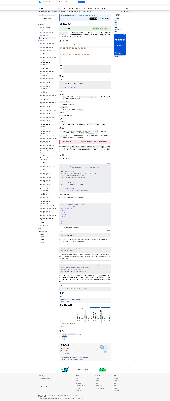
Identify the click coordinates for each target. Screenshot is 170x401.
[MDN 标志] (41, 375)
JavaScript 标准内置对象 (44, 18)
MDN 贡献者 (83, 357)
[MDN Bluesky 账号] (41, 386)
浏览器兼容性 (118, 29)
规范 (116, 27)
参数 (61, 91)
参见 (116, 31)
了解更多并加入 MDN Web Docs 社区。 (87, 15)
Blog (109, 8)
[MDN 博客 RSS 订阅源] (49, 386)
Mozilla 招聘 (78, 383)
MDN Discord (98, 385)
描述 (116, 22)
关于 (76, 378)
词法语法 (64, 339)
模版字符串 (64, 336)
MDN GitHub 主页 (99, 388)
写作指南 (97, 383)
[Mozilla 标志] (42, 396)
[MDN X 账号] (44, 386)
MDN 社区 (97, 378)
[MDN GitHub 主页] (39, 386)
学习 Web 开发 (117, 381)
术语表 (115, 388)
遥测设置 (59, 395)
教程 (115, 385)
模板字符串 (75, 33)
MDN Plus (77, 388)
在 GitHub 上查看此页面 (66, 359)
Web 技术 (116, 378)
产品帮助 (77, 390)
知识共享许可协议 (76, 398)
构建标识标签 (93, 142)
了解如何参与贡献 (65, 353)
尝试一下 (117, 18)
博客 (76, 381)
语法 (116, 20)
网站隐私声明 (52, 395)
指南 (115, 383)
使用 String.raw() (65, 158)
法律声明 (66, 395)
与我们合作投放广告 (80, 385)
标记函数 (91, 133)
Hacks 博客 (116, 390)
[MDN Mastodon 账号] (46, 386)
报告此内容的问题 (78, 359)
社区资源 (97, 381)
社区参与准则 (73, 395)
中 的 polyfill (71, 334)
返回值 (61, 113)
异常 (61, 119)
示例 (116, 25)
